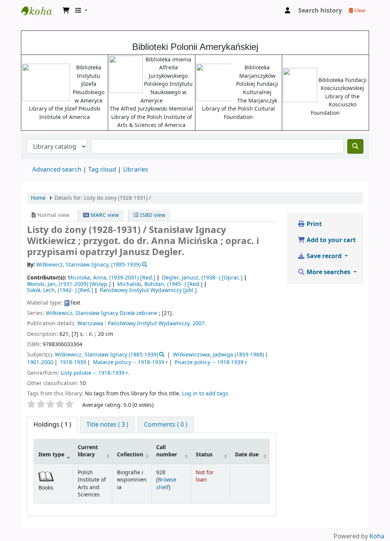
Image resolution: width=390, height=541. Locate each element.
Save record (324, 256)
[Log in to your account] (287, 10)
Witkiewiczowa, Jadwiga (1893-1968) (218, 355)
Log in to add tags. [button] (206, 394)
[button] (65, 10)
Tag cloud (102, 169)
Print (313, 224)
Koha (376, 536)
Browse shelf (166, 483)
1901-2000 (40, 362)
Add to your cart (330, 240)
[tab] (107, 425)
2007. (199, 323)
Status (204, 455)
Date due (247, 455)
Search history (320, 10)
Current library (88, 451)
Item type (51, 455)
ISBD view (152, 215)
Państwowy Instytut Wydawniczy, (149, 323)
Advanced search (57, 169)
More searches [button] (328, 272)
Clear (359, 10)
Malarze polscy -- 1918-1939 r (130, 362)
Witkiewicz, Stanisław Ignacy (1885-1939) (106, 355)
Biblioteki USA (40, 10)
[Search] (355, 146)
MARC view (104, 215)
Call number (166, 451)
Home (38, 198)
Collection (130, 455)
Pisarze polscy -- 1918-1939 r (210, 362)
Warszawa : (91, 323)
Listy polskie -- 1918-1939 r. (95, 373)
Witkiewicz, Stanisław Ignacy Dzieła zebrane (101, 313)
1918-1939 (73, 362)
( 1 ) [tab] (52, 424)
